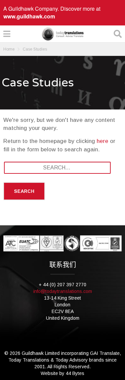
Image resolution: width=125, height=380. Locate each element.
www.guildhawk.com (29, 16)
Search (24, 191)
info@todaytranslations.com (62, 291)
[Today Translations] (63, 34)
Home (9, 49)
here (102, 141)
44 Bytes (75, 373)
